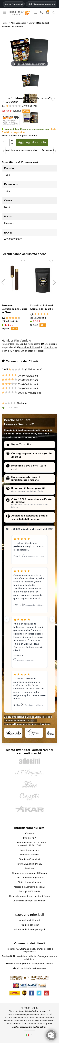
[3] (13, 106)
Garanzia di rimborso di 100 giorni (29, 873)
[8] (16, 318)
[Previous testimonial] (7, 619)
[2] (10, 106)
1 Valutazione (29, 106)
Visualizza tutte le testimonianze (29, 968)
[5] (19, 106)
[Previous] (3, 150)
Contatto (29, 833)
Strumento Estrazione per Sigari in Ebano (14, 309)
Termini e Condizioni (29, 859)
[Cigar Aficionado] (13, 733)
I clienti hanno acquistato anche (19, 150)
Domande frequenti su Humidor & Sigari (29, 896)
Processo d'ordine (29, 854)
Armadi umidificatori (29, 347)
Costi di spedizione (29, 850)
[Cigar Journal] (34, 733)
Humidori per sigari (29, 925)
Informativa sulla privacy (29, 864)
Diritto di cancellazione (29, 882)
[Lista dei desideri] (53, 13)
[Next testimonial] (52, 619)
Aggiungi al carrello (32, 142)
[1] (7, 106)
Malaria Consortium (36, 1011)
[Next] (55, 150)
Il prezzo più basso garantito (28, 488)
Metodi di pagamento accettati (29, 887)
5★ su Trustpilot (14, 4)
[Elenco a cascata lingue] (29, 1035)
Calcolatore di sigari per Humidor (29, 900)
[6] (13, 318)
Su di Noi (29, 868)
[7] (14, 318)
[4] (16, 106)
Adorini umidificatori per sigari (28, 351)
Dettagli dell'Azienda (29, 891)
